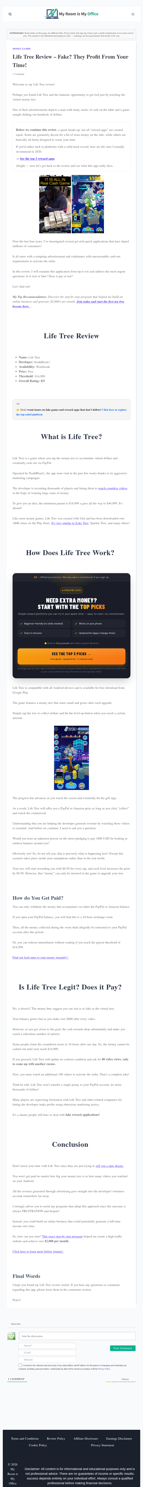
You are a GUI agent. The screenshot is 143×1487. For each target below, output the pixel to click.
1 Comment (18, 74)
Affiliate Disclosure (85, 1438)
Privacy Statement (102, 1445)
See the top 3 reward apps (37, 158)
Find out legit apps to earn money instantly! (41, 957)
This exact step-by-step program (62, 1236)
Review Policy (56, 1438)
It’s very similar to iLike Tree (69, 523)
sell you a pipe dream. (110, 1166)
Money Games (22, 48)
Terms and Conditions (25, 1438)
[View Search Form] (10, 14)
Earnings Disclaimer (119, 1438)
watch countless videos (112, 488)
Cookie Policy (38, 1445)
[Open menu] (133, 14)
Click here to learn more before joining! (38, 1251)
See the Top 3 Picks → (71, 655)
